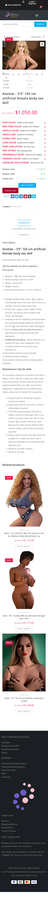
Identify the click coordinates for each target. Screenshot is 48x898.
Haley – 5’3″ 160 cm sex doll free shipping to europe (24, 699)
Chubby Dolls (16, 206)
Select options (24, 546)
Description (24, 223)
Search (40, 24)
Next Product (36, 37)
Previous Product (13, 37)
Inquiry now (10, 190)
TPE (16, 276)
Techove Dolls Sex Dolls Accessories (26, 329)
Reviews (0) (24, 235)
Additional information (24, 229)
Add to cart (27, 185)
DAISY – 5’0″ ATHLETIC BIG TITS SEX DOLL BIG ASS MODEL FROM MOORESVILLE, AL (24, 534)
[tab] (24, 223)
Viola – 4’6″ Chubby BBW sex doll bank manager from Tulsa (24, 617)
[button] (37, 15)
